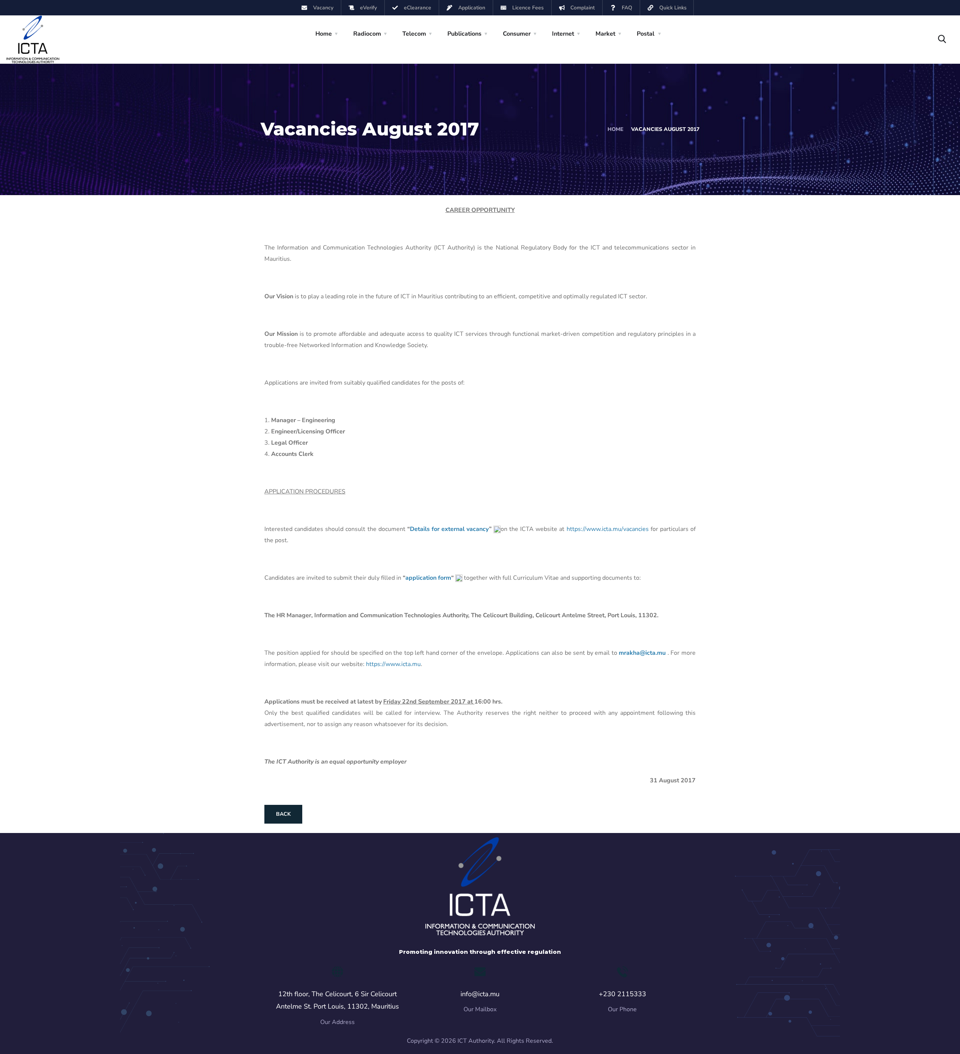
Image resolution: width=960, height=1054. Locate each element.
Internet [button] (563, 34)
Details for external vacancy (449, 529)
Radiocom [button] (367, 34)
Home (615, 129)
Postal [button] (645, 34)
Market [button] (605, 34)
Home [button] (323, 34)
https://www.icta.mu (393, 664)
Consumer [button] (517, 34)
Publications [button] (464, 34)
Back (283, 814)
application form (428, 578)
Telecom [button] (414, 34)
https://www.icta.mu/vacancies (608, 529)
